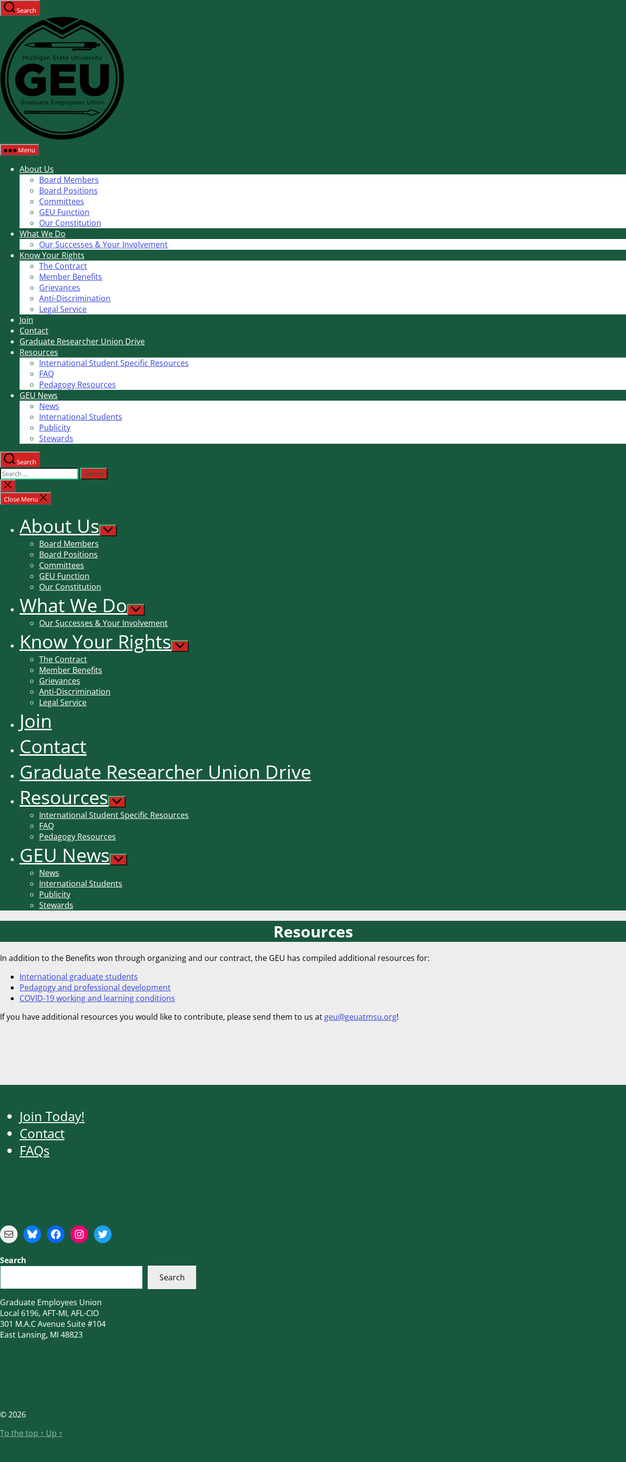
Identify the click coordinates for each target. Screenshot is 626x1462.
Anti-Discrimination (75, 298)
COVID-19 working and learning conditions (97, 998)
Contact (34, 330)
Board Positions (68, 190)
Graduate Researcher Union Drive (82, 341)
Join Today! (52, 1116)
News (49, 406)
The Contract (63, 266)
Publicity (54, 427)
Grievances (59, 287)
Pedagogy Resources (77, 384)
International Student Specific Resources (114, 363)
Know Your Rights (52, 255)
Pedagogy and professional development (95, 987)
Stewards (56, 438)
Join (26, 319)
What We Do (43, 233)
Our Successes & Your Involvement (103, 244)
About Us (37, 169)
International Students (80, 416)
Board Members (69, 179)
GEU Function (64, 212)
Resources (39, 352)
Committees (61, 201)
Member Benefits (70, 276)
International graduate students (79, 976)
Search (172, 1277)
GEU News (39, 395)
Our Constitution (70, 222)
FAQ (46, 373)
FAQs (34, 1150)
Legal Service (63, 309)
